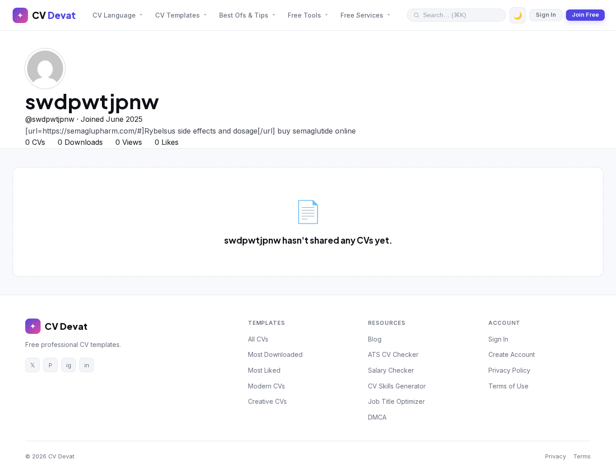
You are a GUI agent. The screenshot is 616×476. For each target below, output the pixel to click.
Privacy (555, 456)
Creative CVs (267, 401)
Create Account (511, 354)
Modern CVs (266, 386)
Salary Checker (391, 370)
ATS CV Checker (393, 354)
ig (68, 365)
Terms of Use (508, 386)
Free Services (361, 15)
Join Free (585, 14)
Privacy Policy (509, 370)
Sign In (546, 14)
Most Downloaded (275, 354)
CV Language (114, 15)
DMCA (377, 417)
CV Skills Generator (397, 386)
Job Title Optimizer (396, 401)
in (86, 365)
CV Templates (177, 15)
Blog (375, 339)
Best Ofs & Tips (243, 15)
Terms (582, 456)
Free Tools (304, 15)
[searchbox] (461, 15)
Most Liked (264, 370)
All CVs (258, 339)
